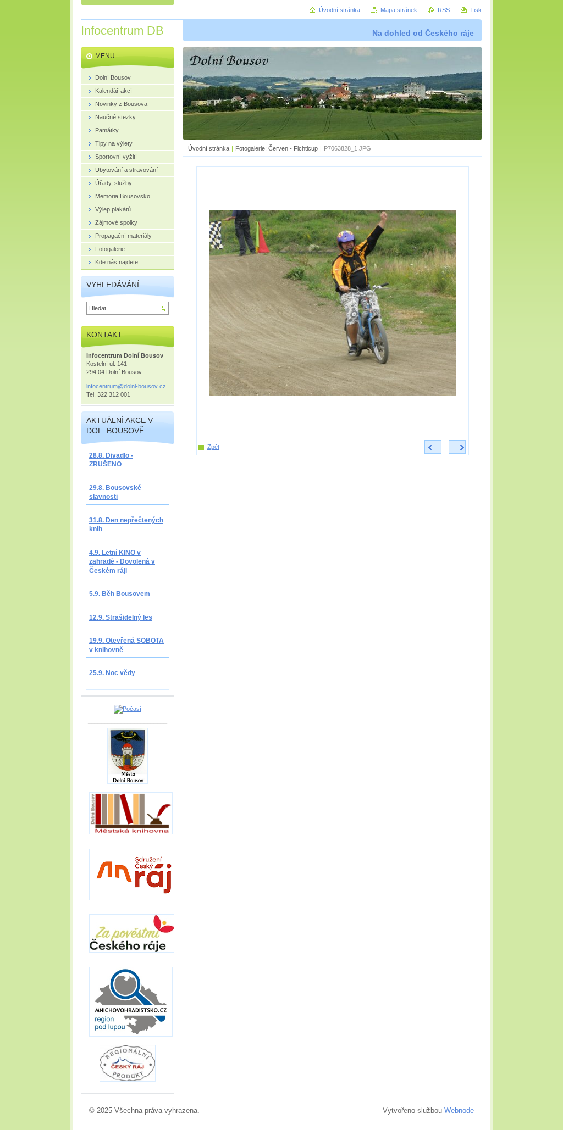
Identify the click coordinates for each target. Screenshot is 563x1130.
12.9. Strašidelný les (120, 617)
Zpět (213, 446)
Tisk (476, 10)
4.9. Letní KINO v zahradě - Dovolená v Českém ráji (122, 562)
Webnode (459, 1110)
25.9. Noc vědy (112, 673)
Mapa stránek (398, 10)
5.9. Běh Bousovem (119, 594)
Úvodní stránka (208, 148)
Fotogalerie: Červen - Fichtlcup (276, 148)
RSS (444, 10)
